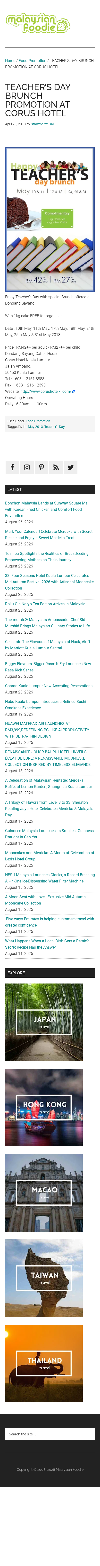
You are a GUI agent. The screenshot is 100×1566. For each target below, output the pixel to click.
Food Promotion (32, 60)
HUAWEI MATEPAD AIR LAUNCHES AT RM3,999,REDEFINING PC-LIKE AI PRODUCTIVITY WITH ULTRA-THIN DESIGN (47, 730)
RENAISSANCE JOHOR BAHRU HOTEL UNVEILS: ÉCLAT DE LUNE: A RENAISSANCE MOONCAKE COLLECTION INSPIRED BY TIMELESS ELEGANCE (48, 758)
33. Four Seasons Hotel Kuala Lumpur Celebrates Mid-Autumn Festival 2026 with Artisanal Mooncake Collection (49, 581)
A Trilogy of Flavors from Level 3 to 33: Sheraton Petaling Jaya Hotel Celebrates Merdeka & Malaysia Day (49, 808)
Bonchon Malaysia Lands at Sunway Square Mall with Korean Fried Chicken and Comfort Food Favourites (47, 509)
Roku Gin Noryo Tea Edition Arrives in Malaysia (45, 604)
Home (10, 60)
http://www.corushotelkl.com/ (46, 391)
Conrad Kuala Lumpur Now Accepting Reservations (48, 686)
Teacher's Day (54, 427)
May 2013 (35, 427)
